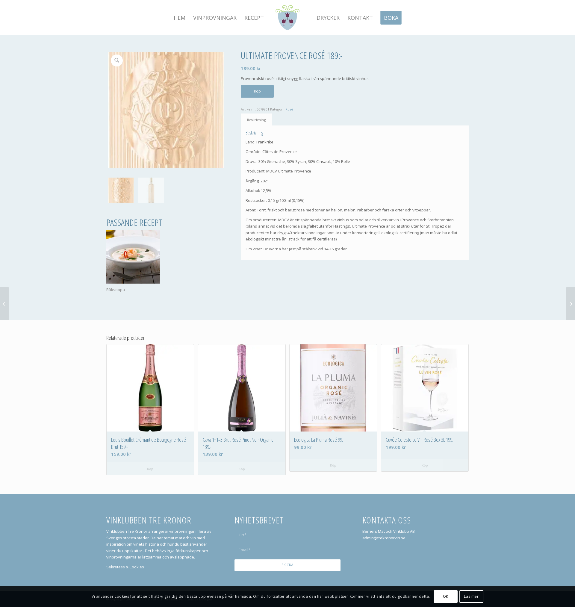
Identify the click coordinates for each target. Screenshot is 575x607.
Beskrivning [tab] (256, 119)
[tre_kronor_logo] (287, 17)
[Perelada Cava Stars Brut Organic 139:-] (4, 303)
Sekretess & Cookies (125, 567)
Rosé (289, 109)
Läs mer (471, 596)
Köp (257, 91)
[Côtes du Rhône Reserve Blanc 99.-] (570, 303)
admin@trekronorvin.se (383, 538)
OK (445, 596)
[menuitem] (179, 17)
